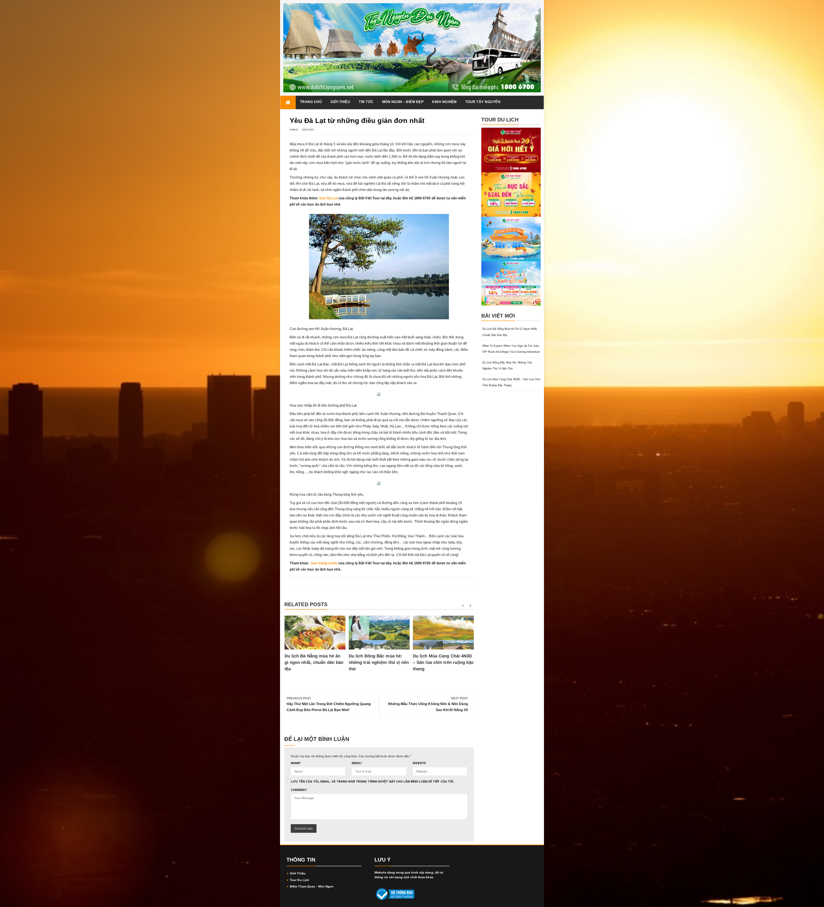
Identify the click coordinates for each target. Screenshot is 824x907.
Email (357, 763)
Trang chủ (311, 102)
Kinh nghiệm (444, 102)
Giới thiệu (340, 102)
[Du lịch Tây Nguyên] (288, 102)
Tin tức (366, 102)
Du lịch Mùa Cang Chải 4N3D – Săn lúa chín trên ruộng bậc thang (443, 662)
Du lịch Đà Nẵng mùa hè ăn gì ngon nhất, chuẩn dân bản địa (314, 662)
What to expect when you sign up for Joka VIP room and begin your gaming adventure (511, 349)
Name (296, 763)
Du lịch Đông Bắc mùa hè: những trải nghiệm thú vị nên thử (379, 662)
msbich (294, 129)
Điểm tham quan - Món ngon (312, 886)
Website (419, 763)
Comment (299, 790)
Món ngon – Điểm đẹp (403, 102)
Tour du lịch (299, 880)
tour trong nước (324, 563)
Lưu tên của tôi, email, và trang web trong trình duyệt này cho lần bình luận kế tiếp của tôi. (372, 781)
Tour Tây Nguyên (483, 102)
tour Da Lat (328, 198)
